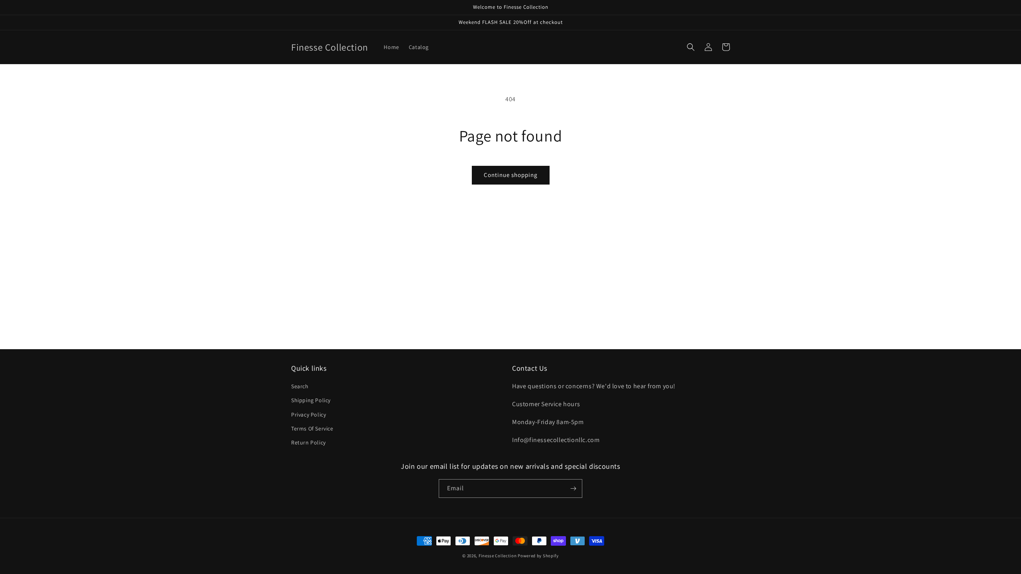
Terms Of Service (312, 428)
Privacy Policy (308, 414)
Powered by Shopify (538, 555)
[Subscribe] (573, 488)
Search (300, 386)
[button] (691, 47)
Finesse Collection (498, 555)
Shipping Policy (311, 400)
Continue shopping (511, 175)
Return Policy (308, 442)
